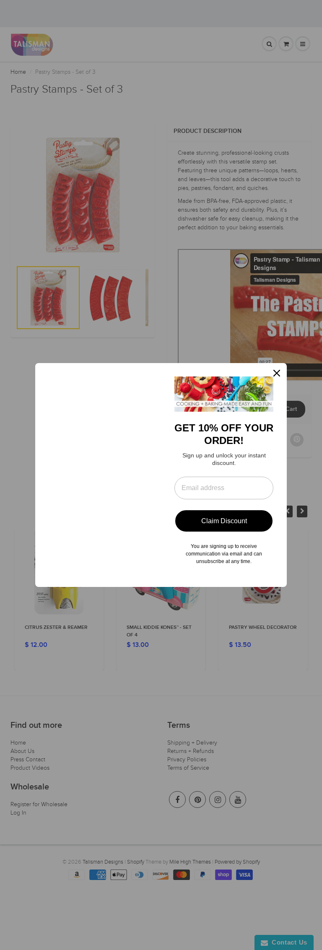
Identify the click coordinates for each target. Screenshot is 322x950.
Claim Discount (224, 520)
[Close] (277, 373)
